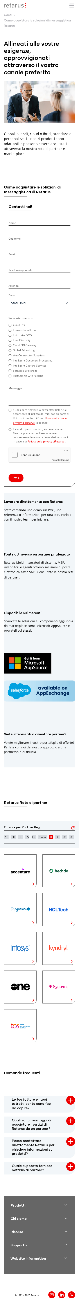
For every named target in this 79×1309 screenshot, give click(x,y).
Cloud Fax (19, 325)
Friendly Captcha (60, 460)
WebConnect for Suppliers (29, 355)
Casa (8, 15)
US (71, 837)
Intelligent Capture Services (30, 365)
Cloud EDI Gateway (24, 345)
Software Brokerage (25, 370)
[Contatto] (51, 1294)
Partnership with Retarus (28, 375)
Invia (16, 478)
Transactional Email (25, 330)
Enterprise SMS (22, 335)
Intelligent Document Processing (32, 360)
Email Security (21, 340)
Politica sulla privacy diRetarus (46, 441)
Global (43, 837)
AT (6, 837)
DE (20, 837)
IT (51, 837)
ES (27, 837)
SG (57, 837)
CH (13, 837)
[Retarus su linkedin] (61, 1294)
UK (64, 837)
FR (33, 837)
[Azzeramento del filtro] (72, 829)
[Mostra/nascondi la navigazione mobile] (71, 5)
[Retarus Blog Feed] (71, 1294)
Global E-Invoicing (24, 350)
